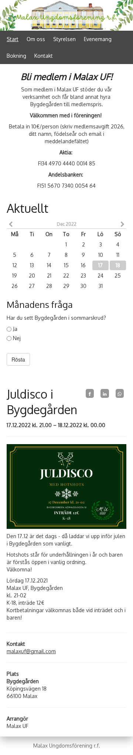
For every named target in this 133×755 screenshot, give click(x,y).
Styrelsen (64, 39)
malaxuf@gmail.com (31, 651)
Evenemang (98, 39)
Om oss (36, 39)
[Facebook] (90, 393)
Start (12, 39)
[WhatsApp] (120, 393)
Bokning (16, 56)
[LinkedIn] (104, 393)
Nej (17, 338)
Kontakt (43, 56)
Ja (15, 329)
